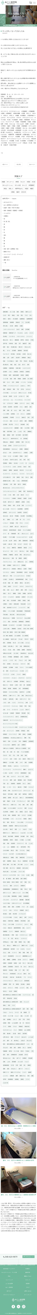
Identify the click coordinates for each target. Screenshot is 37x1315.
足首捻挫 (5, 667)
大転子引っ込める (14, 459)
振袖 (9, 815)
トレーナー (5, 759)
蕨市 (8, 1040)
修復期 (27, 375)
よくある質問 (15, 1023)
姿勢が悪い (11, 699)
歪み (19, 695)
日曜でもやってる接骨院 (8, 748)
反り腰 (18, 505)
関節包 (4, 688)
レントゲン (5, 1075)
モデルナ (22, 586)
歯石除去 (25, 794)
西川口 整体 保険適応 (20, 632)
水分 (20, 759)
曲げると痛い (25, 868)
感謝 (4, 357)
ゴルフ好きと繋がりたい (21, 854)
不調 (4, 783)
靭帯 (13, 435)
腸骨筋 (16, 325)
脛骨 (24, 491)
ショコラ (22, 709)
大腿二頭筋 (18, 368)
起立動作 (5, 371)
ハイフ (31, 702)
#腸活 (31, 188)
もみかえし (16, 766)
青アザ (23, 364)
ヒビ (13, 519)
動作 (8, 1054)
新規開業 (12, 322)
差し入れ (29, 354)
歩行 (4, 1040)
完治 (19, 364)
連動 (12, 1037)
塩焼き (4, 906)
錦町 (31, 804)
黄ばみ (4, 794)
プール (30, 579)
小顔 (18, 494)
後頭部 (25, 498)
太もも (4, 952)
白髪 (11, 751)
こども (23, 875)
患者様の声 (6, 257)
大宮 (4, 730)
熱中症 (26, 572)
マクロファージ (20, 843)
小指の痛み (5, 484)
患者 (4, 382)
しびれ (8, 1061)
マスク (13, 1005)
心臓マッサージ (12, 695)
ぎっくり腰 (12, 311)
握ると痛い (12, 614)
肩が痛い (5, 699)
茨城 (9, 741)
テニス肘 (26, 1016)
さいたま (27, 642)
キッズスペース (6, 473)
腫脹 (29, 942)
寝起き (29, 357)
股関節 (22, 1079)
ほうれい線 (5, 713)
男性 (17, 850)
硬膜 (16, 942)
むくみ (9, 456)
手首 (24, 1019)
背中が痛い (5, 977)
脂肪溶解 (21, 899)
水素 (4, 607)
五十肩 (12, 1065)
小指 (11, 484)
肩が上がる (5, 516)
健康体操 (20, 350)
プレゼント (14, 678)
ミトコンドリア (22, 607)
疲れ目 (22, 494)
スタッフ (15, 1019)
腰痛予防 (14, 744)
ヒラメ (4, 621)
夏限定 (16, 582)
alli (27, 906)
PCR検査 (10, 656)
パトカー (26, 523)
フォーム (11, 1012)
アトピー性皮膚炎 (25, 751)
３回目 (16, 667)
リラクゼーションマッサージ (19, 445)
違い (4, 519)
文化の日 (17, 966)
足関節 (21, 449)
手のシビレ (5, 973)
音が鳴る (5, 336)
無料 (32, 428)
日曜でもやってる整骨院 (21, 748)
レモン (12, 818)
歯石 (20, 794)
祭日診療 (23, 424)
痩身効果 (5, 625)
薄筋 (21, 554)
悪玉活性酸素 (19, 611)
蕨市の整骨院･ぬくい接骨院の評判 (10, 1001)
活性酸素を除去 (24, 716)
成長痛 (4, 1023)
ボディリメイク (12, 512)
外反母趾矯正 (13, 973)
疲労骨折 (13, 949)
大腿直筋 (27, 371)
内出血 (15, 998)
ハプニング (5, 526)
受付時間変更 (19, 572)
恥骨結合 (9, 389)
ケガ (18, 949)
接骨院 (19, 1047)
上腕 (28, 920)
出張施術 (9, 565)
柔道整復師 (10, 1079)
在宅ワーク (9, 681)
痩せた (32, 836)
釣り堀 (4, 582)
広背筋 (19, 593)
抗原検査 (9, 642)
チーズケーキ (15, 709)
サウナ (4, 597)
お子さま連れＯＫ (7, 477)
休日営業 (16, 406)
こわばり (31, 945)
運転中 (17, 590)
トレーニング (14, 392)
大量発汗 (23, 597)
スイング (5, 854)
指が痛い (29, 1047)
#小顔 (33, 182)
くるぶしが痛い (20, 822)
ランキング (31, 787)
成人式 (26, 811)
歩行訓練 (27, 329)
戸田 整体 (20, 864)
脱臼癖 (9, 688)
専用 (32, 801)
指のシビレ (31, 966)
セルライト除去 (6, 903)
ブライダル (22, 850)
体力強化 (13, 354)
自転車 (28, 410)
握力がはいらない (7, 1058)
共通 (28, 801)
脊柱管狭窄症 (11, 956)
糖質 (9, 906)
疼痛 (15, 378)
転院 (4, 959)
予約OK (25, 361)
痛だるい (17, 938)
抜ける (17, 716)
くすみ (30, 829)
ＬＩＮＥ (9, 787)
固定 (15, 364)
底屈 (20, 410)
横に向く (21, 347)
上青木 (16, 685)
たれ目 (14, 466)
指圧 (4, 1054)
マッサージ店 (28, 470)
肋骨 (4, 347)
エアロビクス (10, 403)
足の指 (14, 1033)
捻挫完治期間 (16, 375)
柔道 (16, 343)
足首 (20, 1019)
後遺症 (4, 766)
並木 (29, 748)
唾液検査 (17, 836)
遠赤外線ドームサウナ (12, 607)
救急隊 (11, 526)
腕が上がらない (6, 558)
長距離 (13, 618)
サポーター (23, 663)
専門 (4, 998)
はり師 (30, 537)
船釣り (9, 318)
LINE (10, 452)
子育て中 (26, 639)
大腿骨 (19, 491)
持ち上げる (29, 1040)
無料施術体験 (6, 1065)
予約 (21, 361)
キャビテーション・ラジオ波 (25, 727)
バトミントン (29, 336)
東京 (28, 1008)
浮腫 (25, 882)
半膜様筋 (5, 554)
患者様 (17, 382)
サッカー (28, 949)
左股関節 (5, 368)
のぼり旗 (5, 396)
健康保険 (14, 815)
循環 (11, 780)
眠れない (9, 945)
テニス (15, 1030)
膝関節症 (26, 449)
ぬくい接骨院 (27, 1030)
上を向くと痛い (6, 628)
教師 (20, 540)
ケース (8, 709)
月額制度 (22, 910)
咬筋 (17, 857)
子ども (4, 924)
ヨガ (4, 403)
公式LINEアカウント (17, 452)
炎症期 (22, 375)
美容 (27, 396)
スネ (15, 561)
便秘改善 (5, 825)
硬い (19, 533)
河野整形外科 (14, 1054)
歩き (15, 431)
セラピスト (16, 885)
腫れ (22, 1016)
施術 (11, 885)
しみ (4, 847)
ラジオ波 (22, 670)
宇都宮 (29, 568)
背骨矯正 (23, 730)
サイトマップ (27, 1294)
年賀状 (4, 646)
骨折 (28, 1075)
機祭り (24, 769)
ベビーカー (22, 473)
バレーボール (12, 336)
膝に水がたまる (6, 487)
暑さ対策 (31, 572)
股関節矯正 (21, 621)
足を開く (5, 537)
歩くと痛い (16, 653)
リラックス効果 (11, 611)
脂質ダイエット (15, 832)
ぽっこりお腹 (6, 509)
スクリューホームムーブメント (9, 491)
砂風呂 (24, 600)
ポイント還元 (21, 642)
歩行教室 (14, 350)
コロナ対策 (27, 428)
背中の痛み (10, 794)
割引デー (27, 709)
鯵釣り (21, 917)
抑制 (8, 843)
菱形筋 (21, 811)
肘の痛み (23, 984)
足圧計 (21, 421)
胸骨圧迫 (5, 695)
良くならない (16, 663)
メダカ (4, 702)
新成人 (31, 811)
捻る (23, 477)
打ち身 (9, 649)
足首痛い (9, 663)
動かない (28, 681)
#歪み (5, 188)
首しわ (19, 861)
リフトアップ (6, 674)
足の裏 (19, 959)
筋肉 (21, 1001)
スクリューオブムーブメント (18, 487)
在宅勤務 (16, 681)
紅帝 (9, 702)
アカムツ (21, 660)
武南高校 (14, 568)
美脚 (20, 734)
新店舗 (9, 445)
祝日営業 (10, 406)
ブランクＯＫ (6, 899)
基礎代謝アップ (12, 333)
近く (18, 847)
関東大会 (20, 568)
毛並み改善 (23, 604)
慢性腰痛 (14, 1061)
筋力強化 (19, 354)
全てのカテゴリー (8, 202)
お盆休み (13, 572)
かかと (15, 410)
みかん (28, 403)
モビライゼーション (7, 1030)
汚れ (14, 755)
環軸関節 (14, 628)
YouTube (30, 382)
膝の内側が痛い (6, 935)
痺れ (14, 1058)
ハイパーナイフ (6, 706)
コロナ (21, 762)
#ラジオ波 (18, 185)
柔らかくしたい (25, 533)
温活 (8, 600)
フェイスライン (6, 498)
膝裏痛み (29, 431)
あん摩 (10, 540)
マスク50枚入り (10, 361)
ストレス (18, 417)
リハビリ (24, 1072)
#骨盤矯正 (31, 185)
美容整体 (5, 463)
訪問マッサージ (6, 568)
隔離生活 (5, 762)
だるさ (4, 928)
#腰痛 (3, 182)
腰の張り (20, 787)
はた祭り (11, 773)
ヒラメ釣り (14, 741)
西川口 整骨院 (15, 882)
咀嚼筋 (12, 857)
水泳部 (25, 568)
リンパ (27, 494)
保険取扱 (5, 931)
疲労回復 (25, 1033)
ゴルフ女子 (11, 854)
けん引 (4, 315)
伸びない (5, 991)
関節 (9, 1023)
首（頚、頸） (7, 221)
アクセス (15, 1026)
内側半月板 (10, 920)
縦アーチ (19, 1058)
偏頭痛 (29, 1072)
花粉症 (16, 839)
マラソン (17, 424)
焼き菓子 (18, 357)
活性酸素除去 (6, 737)
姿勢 (24, 1008)
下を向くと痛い (27, 625)
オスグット (25, 959)
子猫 (17, 523)
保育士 (15, 540)
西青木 (11, 839)
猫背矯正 (5, 734)
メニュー (17, 1016)
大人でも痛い (14, 871)
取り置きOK (5, 364)
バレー (4, 938)
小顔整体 (14, 498)
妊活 (25, 780)
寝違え (13, 315)
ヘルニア (26, 1061)
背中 (5, 235)
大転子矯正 (14, 621)
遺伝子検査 (10, 836)
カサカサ (24, 815)
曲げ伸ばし (16, 1040)
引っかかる (20, 333)
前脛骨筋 (31, 561)
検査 (4, 431)
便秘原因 (11, 825)
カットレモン (19, 818)
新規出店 (18, 322)
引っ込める (5, 459)
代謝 (28, 607)
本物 (9, 790)
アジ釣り (16, 917)
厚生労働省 (23, 920)
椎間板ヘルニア (16, 945)
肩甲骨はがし (6, 942)
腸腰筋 (8, 959)
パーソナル (23, 382)
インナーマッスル (26, 994)
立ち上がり (5, 1047)
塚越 (9, 582)
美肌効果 (18, 713)
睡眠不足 (14, 547)
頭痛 (4, 1061)
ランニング (26, 1001)
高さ (4, 547)
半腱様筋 (11, 554)
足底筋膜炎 (10, 966)
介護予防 (26, 509)
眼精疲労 (12, 442)
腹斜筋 (18, 477)
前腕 (24, 952)
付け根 (11, 325)
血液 (15, 780)
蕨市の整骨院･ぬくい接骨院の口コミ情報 (12, 994)
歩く (26, 561)
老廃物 (24, 593)
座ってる (27, 442)
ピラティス (22, 403)
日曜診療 (12, 1075)
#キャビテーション (8, 185)
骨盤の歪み (27, 1026)
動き (8, 347)
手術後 (4, 385)
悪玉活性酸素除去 (29, 797)
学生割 (21, 706)
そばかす (25, 829)
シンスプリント (19, 924)
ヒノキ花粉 (28, 839)
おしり (12, 590)
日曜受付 (23, 744)
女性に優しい (11, 646)
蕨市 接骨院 (16, 878)
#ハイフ (24, 185)
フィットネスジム (18, 399)
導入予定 (11, 424)
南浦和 (4, 966)
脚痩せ (10, 463)
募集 (21, 889)
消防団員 (31, 540)
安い (29, 699)
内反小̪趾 (12, 977)
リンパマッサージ (7, 466)
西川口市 (22, 470)
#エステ (23, 182)
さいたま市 (20, 1061)
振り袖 (4, 815)
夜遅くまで (5, 575)
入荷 (32, 417)
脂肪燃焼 (20, 780)
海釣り (4, 318)
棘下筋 (22, 340)
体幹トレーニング (18, 980)
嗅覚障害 (19, 783)
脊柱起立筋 (9, 998)
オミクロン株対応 (12, 808)
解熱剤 (20, 558)
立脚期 (18, 649)
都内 (8, 822)
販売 (17, 361)
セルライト (13, 776)
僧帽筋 (14, 593)
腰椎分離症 (5, 311)
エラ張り (13, 674)
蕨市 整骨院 (23, 878)
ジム (12, 399)
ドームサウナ (7, 213)
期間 (10, 375)
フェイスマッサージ (17, 769)
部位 (22, 315)
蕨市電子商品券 (12, 530)
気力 (4, 822)
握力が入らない (6, 618)
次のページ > (32, 164)
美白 (28, 713)
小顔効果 (12, 713)
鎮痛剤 (25, 558)
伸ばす (25, 466)
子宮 (18, 389)
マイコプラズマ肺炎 (7, 917)
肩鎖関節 (9, 861)
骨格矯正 (5, 470)
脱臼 (30, 343)
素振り (25, 973)
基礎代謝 (5, 333)
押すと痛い (5, 325)
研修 (13, 935)
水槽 (27, 702)
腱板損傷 (17, 340)
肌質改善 (19, 868)
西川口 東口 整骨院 (8, 632)
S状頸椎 (17, 730)
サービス (17, 1012)
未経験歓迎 (26, 896)
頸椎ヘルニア (28, 311)
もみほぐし (23, 385)
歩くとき (20, 973)
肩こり (24, 1047)
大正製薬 (18, 906)
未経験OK (23, 885)
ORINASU (5, 530)
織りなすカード (24, 526)
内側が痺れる (23, 653)
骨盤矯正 (21, 1026)
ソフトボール (29, 857)
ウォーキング (6, 354)
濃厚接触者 (16, 656)
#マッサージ (10, 182)
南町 (24, 804)
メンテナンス (24, 938)
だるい (10, 371)
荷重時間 (30, 421)
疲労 (15, 1047)
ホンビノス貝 (21, 776)
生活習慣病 (20, 509)
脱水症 (24, 759)
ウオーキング (19, 618)
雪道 (14, 649)
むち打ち (23, 949)
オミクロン (20, 808)
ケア (20, 970)
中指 (15, 544)
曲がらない (23, 931)
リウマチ (27, 1079)
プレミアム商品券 (27, 530)
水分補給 (29, 815)
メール (30, 547)
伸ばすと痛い (6, 871)
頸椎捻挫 (24, 357)
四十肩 (26, 1054)
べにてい (14, 702)
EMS (20, 741)
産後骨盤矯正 (23, 773)
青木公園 (26, 350)
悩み (28, 459)
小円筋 (32, 340)
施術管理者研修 (17, 928)
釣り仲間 (27, 322)
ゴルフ (4, 956)
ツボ (18, 413)
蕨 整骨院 (8, 878)
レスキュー (5, 523)
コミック (16, 421)
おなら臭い (5, 829)
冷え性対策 (5, 811)
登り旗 (29, 392)
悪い (25, 1065)
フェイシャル (15, 706)
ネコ (24, 519)
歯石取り (30, 794)
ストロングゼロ (6, 744)
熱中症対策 (23, 847)
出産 (4, 776)
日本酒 (24, 354)
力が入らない (15, 449)
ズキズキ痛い (6, 392)
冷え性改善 (13, 600)
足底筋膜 (10, 963)
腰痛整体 (13, 847)
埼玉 (27, 424)
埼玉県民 (26, 656)
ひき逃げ (5, 579)
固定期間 (29, 685)
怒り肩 (11, 516)
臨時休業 (16, 470)
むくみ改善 (19, 625)
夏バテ (27, 910)
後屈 (11, 1047)
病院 (28, 663)
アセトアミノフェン (7, 561)
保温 (26, 755)
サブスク (16, 910)
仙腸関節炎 (22, 318)
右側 (8, 590)
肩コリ (9, 593)
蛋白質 (4, 836)
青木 (27, 836)
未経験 (20, 896)
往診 (17, 935)
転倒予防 (20, 512)
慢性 (4, 1044)
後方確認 (25, 438)
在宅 (4, 681)
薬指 (15, 484)
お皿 (20, 963)
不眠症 (28, 850)
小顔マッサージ (23, 699)
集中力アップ (11, 502)
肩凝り (4, 593)
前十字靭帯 (18, 435)
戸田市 (28, 1019)
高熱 (4, 590)
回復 (9, 952)
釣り (31, 315)
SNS (12, 551)
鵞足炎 (31, 551)
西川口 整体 (6, 864)
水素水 (10, 604)
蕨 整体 (31, 861)
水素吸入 (6, 216)
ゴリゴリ (31, 333)
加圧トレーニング (7, 892)
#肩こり (11, 188)
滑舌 (30, 406)
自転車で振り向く (14, 438)
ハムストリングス (26, 368)
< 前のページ (5, 164)
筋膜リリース (6, 1072)
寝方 (30, 889)
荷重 (4, 410)
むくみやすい (12, 625)
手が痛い (27, 1051)
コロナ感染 (11, 762)
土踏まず (23, 1040)
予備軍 (25, 787)
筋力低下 (25, 512)
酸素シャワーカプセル (15, 1072)
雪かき (26, 889)
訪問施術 (23, 565)
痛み (27, 987)
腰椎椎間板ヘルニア (27, 956)
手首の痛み (5, 614)
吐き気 (4, 502)
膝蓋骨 (29, 1065)
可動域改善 (13, 533)
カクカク (20, 544)
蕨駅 (32, 1075)
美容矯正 (20, 498)
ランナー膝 (10, 1016)
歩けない (5, 452)
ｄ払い (10, 910)
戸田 (32, 1051)
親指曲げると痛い (7, 480)
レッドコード (28, 505)
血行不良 (29, 593)
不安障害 (12, 417)
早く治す (20, 639)
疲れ (24, 928)
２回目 (4, 586)
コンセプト (22, 987)
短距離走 (9, 1019)
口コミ (8, 382)
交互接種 (11, 667)
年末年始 (11, 343)
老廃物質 (31, 959)
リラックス (5, 421)
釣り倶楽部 (15, 318)
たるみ (4, 456)
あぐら (32, 533)
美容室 (10, 396)
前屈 (31, 924)
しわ (8, 847)
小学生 (28, 502)
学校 (29, 706)
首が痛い (20, 628)
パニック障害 (6, 413)
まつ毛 (15, 396)
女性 (21, 459)
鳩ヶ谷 (14, 642)
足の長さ (20, 466)
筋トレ (11, 340)
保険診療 (17, 931)
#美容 (28, 182)
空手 (20, 343)
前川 (21, 685)
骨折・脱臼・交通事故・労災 (11, 249)
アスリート (13, 509)
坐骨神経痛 (26, 980)
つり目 (4, 494)
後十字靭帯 (25, 435)
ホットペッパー (10, 730)
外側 (4, 1019)
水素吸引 (12, 811)
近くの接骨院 (17, 635)
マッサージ (14, 952)
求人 (29, 882)
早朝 (11, 575)
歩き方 (18, 329)
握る (14, 480)
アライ (23, 906)
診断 (30, 660)
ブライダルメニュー (21, 801)
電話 (4, 787)
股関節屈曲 (5, 322)
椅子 (21, 882)
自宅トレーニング (22, 392)
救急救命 (15, 688)
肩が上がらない (27, 554)
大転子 (26, 456)
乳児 (4, 663)
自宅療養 (30, 762)
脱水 (19, 815)
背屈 (24, 410)
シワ (27, 670)
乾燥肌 (25, 818)
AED (20, 688)
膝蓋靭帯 (18, 502)
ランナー (11, 931)
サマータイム (6, 572)
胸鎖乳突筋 (22, 857)
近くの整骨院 (25, 635)
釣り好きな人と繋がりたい (16, 737)
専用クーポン (6, 804)
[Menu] (34, 3)
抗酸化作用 (5, 720)
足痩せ (24, 734)
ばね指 (4, 544)
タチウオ (17, 773)
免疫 (4, 843)
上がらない (28, 389)
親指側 (25, 1012)
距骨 (26, 590)
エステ (29, 604)
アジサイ (19, 674)
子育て (28, 385)
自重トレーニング (16, 892)
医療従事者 (25, 540)
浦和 (4, 600)
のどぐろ (5, 660)
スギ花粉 (22, 839)
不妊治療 (29, 780)
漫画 (11, 421)
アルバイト (5, 885)
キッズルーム (15, 473)
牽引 (9, 315)
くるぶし (31, 590)
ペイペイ (5, 910)
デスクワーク (21, 678)
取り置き (31, 361)
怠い (8, 783)
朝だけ (4, 656)
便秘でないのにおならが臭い (21, 825)
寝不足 (10, 1051)
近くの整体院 (6, 639)
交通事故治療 (6, 949)
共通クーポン (14, 804)
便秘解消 (25, 741)
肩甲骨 (4, 1079)
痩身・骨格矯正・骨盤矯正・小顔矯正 (13, 210)
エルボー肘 (5, 1082)
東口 (24, 970)
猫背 (28, 730)
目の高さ (16, 463)
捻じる (27, 477)
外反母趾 (11, 970)
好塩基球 (13, 843)
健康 (4, 801)
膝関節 (10, 470)
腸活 (17, 699)
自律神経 (13, 413)
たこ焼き (5, 773)
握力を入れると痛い (21, 614)
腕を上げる (5, 340)
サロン (21, 406)
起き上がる (30, 653)
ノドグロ (11, 660)
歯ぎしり (22, 797)
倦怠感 (25, 547)
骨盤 (16, 970)
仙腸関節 (5, 984)
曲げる (19, 484)
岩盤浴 (19, 600)
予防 (29, 847)
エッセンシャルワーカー (22, 537)
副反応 (9, 586)
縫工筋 (16, 554)
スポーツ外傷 (11, 924)
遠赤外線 (18, 597)
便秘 (23, 695)
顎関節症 (20, 1030)
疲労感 (4, 790)
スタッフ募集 (25, 892)
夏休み (21, 582)
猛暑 (10, 913)
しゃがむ (20, 431)
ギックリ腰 (16, 1051)
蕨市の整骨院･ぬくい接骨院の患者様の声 (12, 1008)
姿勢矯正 (5, 512)
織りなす (17, 526)
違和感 (28, 984)
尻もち (4, 649)
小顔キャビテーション (16, 903)
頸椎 (18, 311)
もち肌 (27, 875)
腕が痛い (9, 1033)
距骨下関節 (9, 431)
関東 (25, 737)
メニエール (31, 463)
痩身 (29, 600)
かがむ (4, 987)
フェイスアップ (14, 899)
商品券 (19, 530)
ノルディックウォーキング (9, 329)
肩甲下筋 (5, 343)
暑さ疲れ (5, 913)
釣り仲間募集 (26, 903)
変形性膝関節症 (6, 449)
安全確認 (12, 523)
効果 (21, 1065)
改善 (23, 505)
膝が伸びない (30, 491)
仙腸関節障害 (29, 318)
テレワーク (28, 678)
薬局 (22, 656)
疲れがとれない (29, 695)
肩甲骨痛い (22, 681)
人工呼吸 (28, 692)
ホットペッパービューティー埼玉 (10, 723)
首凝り (29, 783)
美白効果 (23, 713)
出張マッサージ (16, 565)
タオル (8, 547)
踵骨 (22, 590)
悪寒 (7, 670)
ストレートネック (13, 734)
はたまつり (30, 769)
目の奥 (29, 498)
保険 (28, 952)
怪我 (4, 565)
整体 (14, 494)
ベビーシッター (29, 473)
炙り (16, 660)
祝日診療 (30, 1058)
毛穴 (10, 755)
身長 (14, 505)
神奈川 (4, 741)
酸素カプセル (7, 251)
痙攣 (25, 808)
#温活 (26, 188)
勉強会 (4, 920)
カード (4, 533)
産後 (4, 389)
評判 (13, 382)
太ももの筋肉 (27, 618)
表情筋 (9, 1026)
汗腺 (18, 755)
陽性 (17, 762)
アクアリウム (21, 702)
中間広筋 (5, 375)
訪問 (30, 935)
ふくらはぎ (30, 1037)
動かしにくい (6, 438)
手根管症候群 (27, 611)
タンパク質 (29, 832)
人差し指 (10, 544)
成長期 (23, 502)
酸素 (16, 794)
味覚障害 (13, 783)
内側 (27, 551)
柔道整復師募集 (6, 889)
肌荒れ (4, 611)
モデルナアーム (29, 586)
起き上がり (24, 1037)
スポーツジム (6, 399)
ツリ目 (9, 494)
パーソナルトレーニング (13, 385)
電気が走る (5, 442)
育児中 (31, 639)
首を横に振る (14, 347)
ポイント (23, 413)
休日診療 (21, 1054)
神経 (4, 361)
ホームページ (6, 551)
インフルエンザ (22, 913)
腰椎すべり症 (24, 945)
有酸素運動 (5, 839)
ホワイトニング (27, 790)
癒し (4, 350)
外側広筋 (22, 371)
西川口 (22, 1051)
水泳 (4, 709)
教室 (22, 329)
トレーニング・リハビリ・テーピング (13, 254)
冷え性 (10, 991)
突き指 (11, 685)
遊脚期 (23, 649)
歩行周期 (5, 424)
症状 (18, 315)
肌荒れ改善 (16, 604)
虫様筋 (15, 963)
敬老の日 (10, 928)
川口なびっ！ (14, 1068)
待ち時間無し (29, 516)
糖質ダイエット (6, 832)
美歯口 (8, 801)
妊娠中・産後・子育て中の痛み (11, 207)
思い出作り (27, 582)
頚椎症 (22, 311)
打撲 (17, 1065)
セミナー (28, 928)
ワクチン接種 (12, 537)
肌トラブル (12, 868)
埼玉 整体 (5, 868)
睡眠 (32, 875)
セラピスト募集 (6, 896)
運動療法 (17, 920)
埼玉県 (4, 406)
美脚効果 (27, 621)
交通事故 (14, 959)
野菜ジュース (30, 759)
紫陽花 (24, 674)
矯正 (29, 466)
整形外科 (5, 970)
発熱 (13, 558)
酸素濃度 (16, 428)
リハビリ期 (5, 378)
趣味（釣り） (7, 260)
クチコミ (30, 977)
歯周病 (9, 797)
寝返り (4, 1005)
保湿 (22, 755)
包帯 (28, 364)
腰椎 (17, 1075)
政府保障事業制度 (19, 579)
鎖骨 (4, 861)
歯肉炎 (4, 797)
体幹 (25, 917)
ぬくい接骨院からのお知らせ (11, 205)
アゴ (25, 977)
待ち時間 (23, 516)
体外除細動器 (25, 688)
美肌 (20, 952)
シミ (20, 829)
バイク (28, 519)
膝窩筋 (8, 435)
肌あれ (14, 861)
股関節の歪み (26, 646)
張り (17, 811)
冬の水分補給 (6, 818)
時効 (26, 579)
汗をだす (5, 755)
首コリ (24, 783)
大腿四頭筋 (11, 368)
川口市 (4, 1016)
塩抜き (27, 776)
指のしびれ (30, 963)
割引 (17, 646)
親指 (31, 477)
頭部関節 (18, 442)
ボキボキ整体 (6, 850)
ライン (14, 787)
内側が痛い (29, 649)
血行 (19, 744)
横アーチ (21, 1068)
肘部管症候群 (24, 480)
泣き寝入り (11, 579)
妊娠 (29, 773)
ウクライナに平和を (13, 692)
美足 (8, 776)
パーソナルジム (29, 822)
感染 (26, 762)
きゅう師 (5, 540)
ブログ (26, 315)
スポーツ (26, 924)
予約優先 (17, 516)
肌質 (16, 829)
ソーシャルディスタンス (19, 575)
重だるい (13, 822)
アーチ (4, 1026)
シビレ (28, 1044)
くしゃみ (30, 843)
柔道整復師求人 (15, 889)
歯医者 (26, 406)
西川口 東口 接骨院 (28, 628)
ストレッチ (18, 956)
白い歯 (13, 801)
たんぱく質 (23, 832)
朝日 (4, 751)
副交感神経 (5, 417)
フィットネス (27, 399)
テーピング (17, 1037)
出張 (11, 759)
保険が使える (6, 857)
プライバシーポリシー (8, 980)
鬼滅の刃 (23, 417)
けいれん (30, 808)
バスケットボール (20, 336)
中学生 (4, 505)
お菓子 (12, 357)
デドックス (5, 780)
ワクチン (22, 667)
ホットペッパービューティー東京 (10, 727)
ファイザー (15, 586)
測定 (21, 428)
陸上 (25, 942)
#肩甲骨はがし (19, 188)
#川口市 (23, 192)
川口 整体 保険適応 (8, 635)
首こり (24, 963)
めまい (25, 966)
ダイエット (10, 987)
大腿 (21, 646)
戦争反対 (5, 692)
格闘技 (16, 403)
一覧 (2, 153)
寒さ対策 (15, 913)
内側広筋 (16, 371)
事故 (11, 364)
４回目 (15, 759)
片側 (14, 477)
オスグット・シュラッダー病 (9, 875)
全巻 (28, 417)
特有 (24, 459)
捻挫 (8, 1068)
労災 (12, 938)
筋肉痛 (24, 378)
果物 (32, 403)
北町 (27, 804)
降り (25, 431)
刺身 (9, 621)
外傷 (12, 942)
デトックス (30, 597)
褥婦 (14, 389)
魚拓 (18, 751)
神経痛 (24, 484)
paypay (31, 906)
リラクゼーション (23, 935)
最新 (26, 421)
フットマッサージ (7, 769)
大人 (18, 875)
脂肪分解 (27, 899)
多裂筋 (15, 991)
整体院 (20, 942)
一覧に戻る (18, 164)
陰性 (4, 642)
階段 (32, 1008)
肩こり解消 (30, 378)
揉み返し (10, 766)
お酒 (8, 357)
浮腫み (21, 456)
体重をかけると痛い (7, 653)
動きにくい (5, 685)
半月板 (16, 987)
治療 (17, 519)
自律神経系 (31, 741)
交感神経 (28, 413)
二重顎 (31, 452)
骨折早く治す (14, 639)
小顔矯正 (26, 452)
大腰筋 (21, 325)
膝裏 (4, 435)
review (31, 864)
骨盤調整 (5, 1051)
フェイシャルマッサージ (8, 716)
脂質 (13, 906)
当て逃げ (28, 575)
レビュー (26, 864)
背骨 (9, 1005)
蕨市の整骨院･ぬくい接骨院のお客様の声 (16, 1044)
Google (4, 445)
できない (5, 1012)
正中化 (22, 389)
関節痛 (19, 378)
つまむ (18, 480)
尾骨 (23, 442)
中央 (20, 804)
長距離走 (17, 1079)
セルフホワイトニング (17, 790)
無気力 (29, 818)
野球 (10, 984)
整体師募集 (14, 896)
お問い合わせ (6, 1037)
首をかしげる (27, 347)
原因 (4, 1033)
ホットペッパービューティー (16, 720)
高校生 (9, 505)
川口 (4, 945)
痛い (29, 973)
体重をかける (20, 561)
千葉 (29, 737)
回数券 (4, 963)
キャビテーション (14, 670)
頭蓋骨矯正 (25, 861)
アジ (23, 322)
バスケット (27, 1068)
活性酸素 (29, 734)
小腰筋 (4, 808)
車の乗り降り (19, 977)
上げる (26, 333)
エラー (16, 551)
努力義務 (23, 836)
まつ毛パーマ (22, 396)
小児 (26, 660)
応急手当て (22, 692)
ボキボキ (26, 544)
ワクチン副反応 (29, 667)
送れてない (22, 551)
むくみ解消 (15, 456)
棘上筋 (27, 340)
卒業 (25, 706)
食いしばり (15, 797)
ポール (8, 350)
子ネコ (21, 523)
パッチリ (22, 463)
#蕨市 (18, 192)
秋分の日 (28, 1023)
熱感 (11, 378)
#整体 (17, 182)
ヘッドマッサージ (24, 766)
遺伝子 (11, 829)
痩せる (12, 850)
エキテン (30, 917)
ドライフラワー (6, 678)
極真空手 (25, 343)
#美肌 (12, 192)
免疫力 (19, 1033)
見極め (8, 519)
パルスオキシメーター (8, 428)
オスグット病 (21, 871)
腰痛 (4, 1068)
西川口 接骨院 (6, 882)
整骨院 (17, 984)
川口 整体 (13, 864)
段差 (8, 410)
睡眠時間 (20, 547)
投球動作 (24, 1058)
